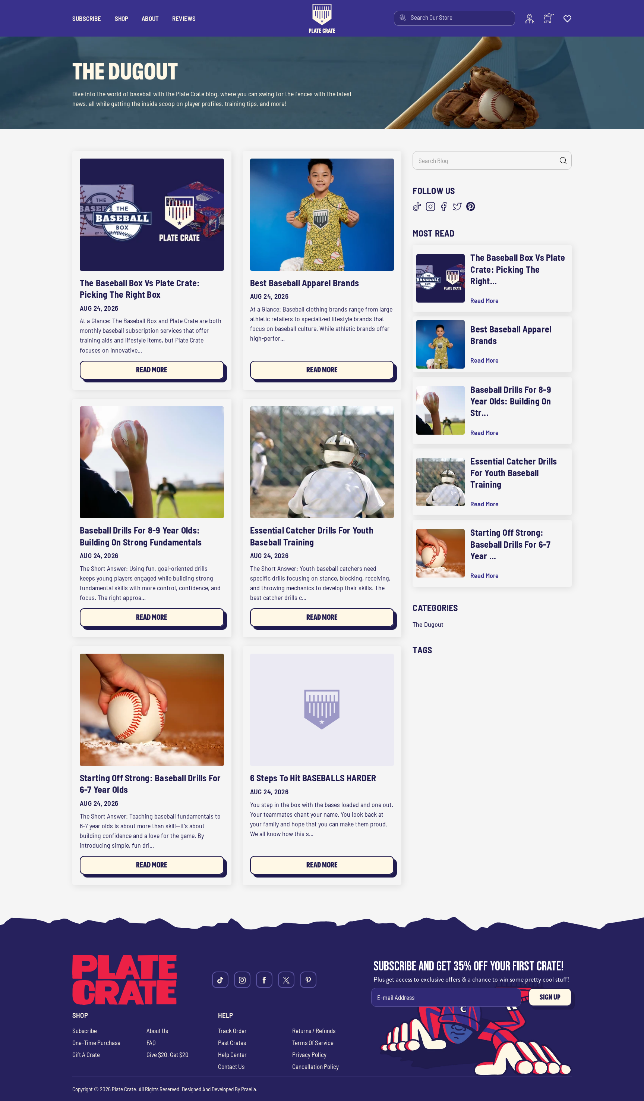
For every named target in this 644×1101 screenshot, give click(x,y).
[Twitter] (457, 206)
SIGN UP (550, 997)
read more (484, 300)
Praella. (249, 1089)
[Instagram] (430, 206)
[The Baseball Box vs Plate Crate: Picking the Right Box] (152, 215)
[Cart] (549, 18)
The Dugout (428, 624)
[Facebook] (443, 206)
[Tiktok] (220, 980)
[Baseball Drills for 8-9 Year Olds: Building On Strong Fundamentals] (152, 462)
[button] (122, 18)
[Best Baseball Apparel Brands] (322, 215)
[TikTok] (417, 206)
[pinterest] (308, 980)
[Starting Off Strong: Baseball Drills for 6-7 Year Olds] (152, 710)
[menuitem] (454, 18)
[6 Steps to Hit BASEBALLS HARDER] (322, 710)
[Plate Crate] (322, 18)
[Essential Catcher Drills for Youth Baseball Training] (322, 462)
